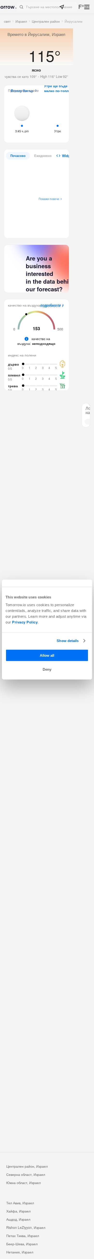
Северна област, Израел (25, 1174)
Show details (68, 641)
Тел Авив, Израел (20, 1202)
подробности (50, 306)
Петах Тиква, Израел (22, 1235)
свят (7, 21)
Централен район (46, 21)
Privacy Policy (25, 622)
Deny (47, 669)
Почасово (18, 155)
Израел (21, 21)
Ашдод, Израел (18, 1219)
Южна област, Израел (23, 1182)
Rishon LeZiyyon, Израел (25, 1227)
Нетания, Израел (19, 1252)
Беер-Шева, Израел (22, 1243)
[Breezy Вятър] (22, 118)
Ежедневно (43, 155)
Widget (68, 155)
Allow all (47, 655)
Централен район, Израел (27, 1166)
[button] (47, 7)
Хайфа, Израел (18, 1211)
